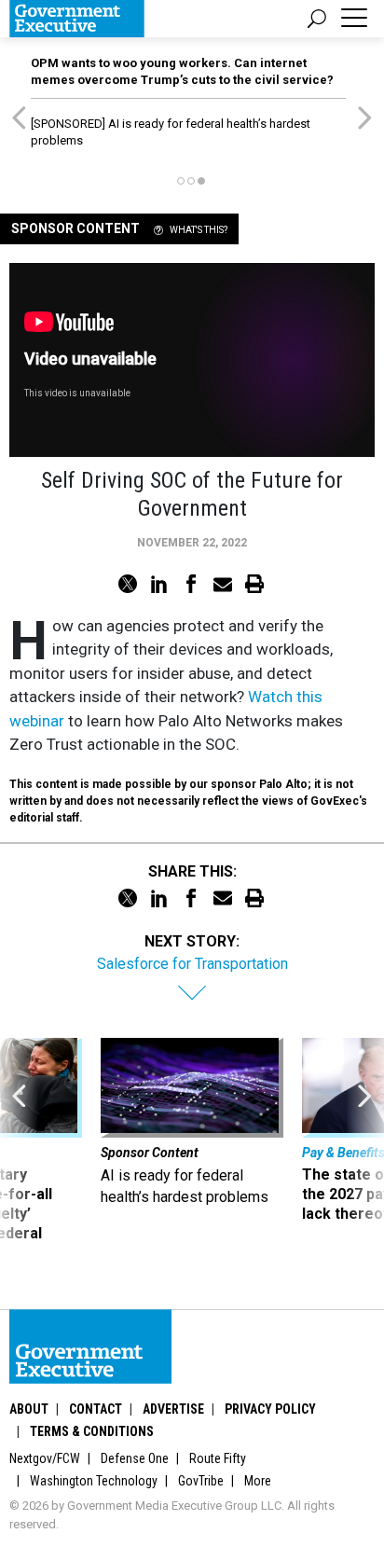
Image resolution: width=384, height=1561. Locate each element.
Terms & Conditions (92, 1431)
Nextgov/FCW (44, 1458)
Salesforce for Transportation (192, 964)
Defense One (135, 1458)
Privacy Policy (270, 1409)
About (28, 1409)
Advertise (173, 1409)
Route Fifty (217, 1458)
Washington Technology (94, 1480)
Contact (95, 1409)
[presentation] (19, 1150)
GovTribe (201, 1480)
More (257, 1480)
